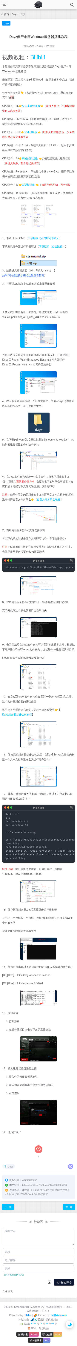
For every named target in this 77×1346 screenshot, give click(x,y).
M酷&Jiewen (59, 1315)
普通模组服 (30, 132)
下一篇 (69, 1207)
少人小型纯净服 (31, 106)
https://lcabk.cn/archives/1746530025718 (44, 1185)
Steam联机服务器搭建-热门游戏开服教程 (38, 1307)
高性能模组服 (30, 158)
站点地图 (44, 1328)
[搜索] (72, 5)
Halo (27, 1315)
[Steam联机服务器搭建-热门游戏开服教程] (38, 4)
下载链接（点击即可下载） (43, 238)
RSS (33, 1328)
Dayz (15, 14)
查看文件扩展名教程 (48, 499)
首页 (6, 14)
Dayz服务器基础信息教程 (17, 714)
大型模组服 (28, 184)
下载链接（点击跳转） (52, 246)
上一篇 (8, 1207)
